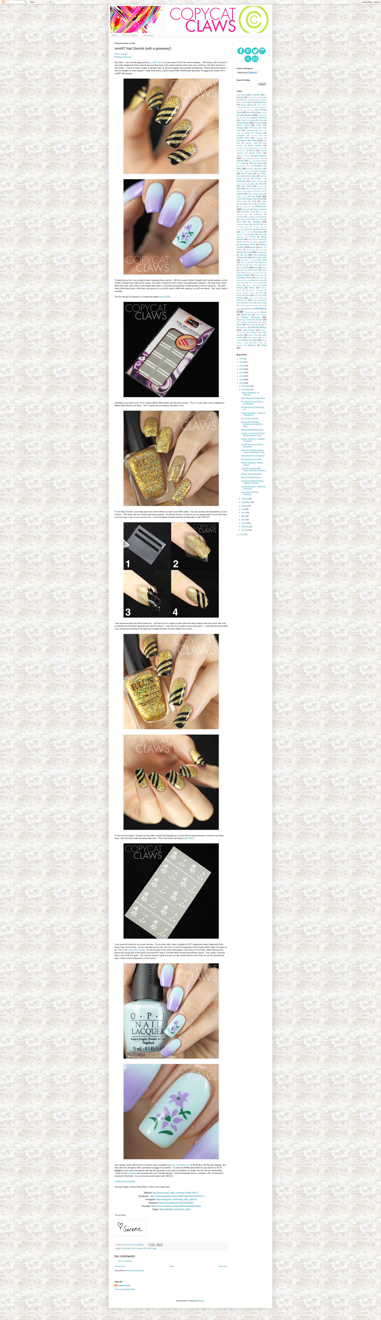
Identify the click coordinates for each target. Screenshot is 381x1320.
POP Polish (253, 283)
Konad (243, 212)
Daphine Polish (258, 148)
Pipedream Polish (244, 278)
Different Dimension (243, 156)
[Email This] (150, 1244)
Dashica (252, 150)
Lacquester (258, 214)
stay (254, 312)
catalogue (132, 1173)
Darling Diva (241, 150)
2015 (241, 380)
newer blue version (136, 950)
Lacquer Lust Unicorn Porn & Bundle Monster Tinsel (252, 434)
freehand (241, 181)
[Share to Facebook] (158, 1244)
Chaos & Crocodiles (248, 120)
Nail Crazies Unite (259, 257)
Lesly (255, 217)
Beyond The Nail (252, 107)
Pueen (251, 288)
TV (265, 325)
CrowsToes (259, 138)
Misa (262, 239)
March (244, 523)
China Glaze (125, 1248)
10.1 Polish (241, 95)
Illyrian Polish (242, 201)
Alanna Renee (253, 97)
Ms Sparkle (251, 250)
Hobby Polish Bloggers (245, 199)
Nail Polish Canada (247, 260)
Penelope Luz (250, 273)
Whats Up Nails (249, 340)
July (243, 509)
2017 (241, 373)
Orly (255, 268)
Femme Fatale (250, 176)
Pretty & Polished (252, 285)
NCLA (264, 262)
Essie (260, 169)
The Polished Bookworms (247, 322)
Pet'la (262, 273)
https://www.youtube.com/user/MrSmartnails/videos (176, 1206)
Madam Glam (261, 229)
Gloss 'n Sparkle (242, 191)
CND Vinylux (253, 128)
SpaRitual (247, 309)
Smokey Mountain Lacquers (250, 305)
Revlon (239, 295)
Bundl (262, 112)
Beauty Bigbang (247, 105)
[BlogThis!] (152, 1244)
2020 (241, 362)
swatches (259, 320)
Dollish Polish (259, 158)
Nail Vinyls (261, 260)
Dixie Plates (247, 158)
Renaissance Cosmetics (254, 290)
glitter (239, 189)
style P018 (164, 297)
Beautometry (261, 102)
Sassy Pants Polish (256, 298)
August (244, 506)
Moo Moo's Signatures (258, 242)
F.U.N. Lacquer (136, 1248)
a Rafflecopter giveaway (125, 1181)
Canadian (242, 118)
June (243, 513)
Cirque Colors (243, 125)
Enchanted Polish (243, 166)
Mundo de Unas (244, 252)
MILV (256, 239)
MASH (252, 234)
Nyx (240, 268)
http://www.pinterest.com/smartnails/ (176, 1203)
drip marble (252, 161)
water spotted (253, 337)
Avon (241, 102)
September (246, 502)
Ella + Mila (241, 163)
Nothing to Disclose (123, 57)
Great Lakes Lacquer (256, 194)
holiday (260, 199)
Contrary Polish (257, 135)
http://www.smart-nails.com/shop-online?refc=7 (176, 1193)
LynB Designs (254, 227)
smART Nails (156, 62)
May (243, 516)
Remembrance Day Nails (251, 459)
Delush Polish (255, 153)
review (260, 293)
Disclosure (148, 35)
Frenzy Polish (241, 184)
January (244, 530)
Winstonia (252, 345)
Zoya (264, 345)
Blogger (201, 1301)
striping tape (246, 315)
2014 (241, 383)
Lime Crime (259, 219)
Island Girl (250, 204)
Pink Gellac (260, 275)
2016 (241, 376)
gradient (240, 194)
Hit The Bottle (255, 196)
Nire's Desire (253, 265)
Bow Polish (251, 112)
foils (248, 179)
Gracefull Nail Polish (257, 191)
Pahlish (241, 270)
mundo (261, 250)
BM (249, 110)
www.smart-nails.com (180, 1165)
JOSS (249, 206)
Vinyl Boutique (251, 332)
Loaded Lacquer (243, 224)
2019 (241, 366)
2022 (241, 359)
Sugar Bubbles (261, 315)
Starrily (247, 312)
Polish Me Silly (261, 278)
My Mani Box (261, 252)
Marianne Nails (242, 234)
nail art (243, 255)
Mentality (252, 237)
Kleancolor (246, 209)
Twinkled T (243, 327)
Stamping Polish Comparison (253, 456)
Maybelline (240, 237)
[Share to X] (155, 1244)
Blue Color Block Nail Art (251, 477)
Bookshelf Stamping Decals (252, 430)
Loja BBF (256, 224)
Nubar (264, 265)
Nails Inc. (244, 262)
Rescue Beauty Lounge (245, 293)
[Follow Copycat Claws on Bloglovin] (247, 73)
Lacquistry (240, 217)
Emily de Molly (255, 163)
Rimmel (256, 295)
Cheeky (261, 120)
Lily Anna (263, 217)
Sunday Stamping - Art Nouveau (250, 394)
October (244, 499)
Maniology (258, 232)
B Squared (249, 102)
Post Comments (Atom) (135, 1271)
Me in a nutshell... (130, 35)
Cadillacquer (262, 115)
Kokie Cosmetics (259, 209)
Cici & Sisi (258, 123)
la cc (262, 212)
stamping (260, 308)
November (245, 389)
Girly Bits (262, 184)
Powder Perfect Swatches (251, 474)
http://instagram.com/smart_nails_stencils (176, 1199)
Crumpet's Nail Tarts (247, 140)
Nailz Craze (254, 262)
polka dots (241, 283)
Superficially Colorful (244, 320)
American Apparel (260, 100)
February (245, 527)
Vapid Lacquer (249, 330)
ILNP (254, 201)
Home (115, 35)
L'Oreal (252, 212)
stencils (263, 312)
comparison (241, 135)
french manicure (257, 181)
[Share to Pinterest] (161, 1244)
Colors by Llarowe (253, 133)
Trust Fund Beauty (253, 325)
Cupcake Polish (251, 143)
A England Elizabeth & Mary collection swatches (252, 482)
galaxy (252, 184)
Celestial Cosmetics (258, 118)
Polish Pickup (243, 280)
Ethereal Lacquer (243, 171)
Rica (247, 295)
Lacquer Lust (242, 214)
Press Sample (121, 54)
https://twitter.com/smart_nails (175, 1209)
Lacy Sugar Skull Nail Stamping (250, 493)
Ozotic (264, 268)
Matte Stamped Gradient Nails (253, 398)
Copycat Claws (124, 1285)
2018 (241, 369)
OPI (144, 1248)
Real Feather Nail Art (249, 419)
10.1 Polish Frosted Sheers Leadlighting (252, 403)
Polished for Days (257, 280)
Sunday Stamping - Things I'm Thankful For (253, 414)
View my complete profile (125, 1289)
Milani (250, 239)
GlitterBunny (260, 189)
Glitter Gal (249, 189)
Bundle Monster (244, 115)
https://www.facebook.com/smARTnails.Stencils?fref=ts (177, 1196)
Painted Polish (253, 270)
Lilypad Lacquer (246, 219)
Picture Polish (243, 275)
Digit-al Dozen (259, 155)
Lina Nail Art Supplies (249, 222)
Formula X (259, 179)
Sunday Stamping (250, 317)
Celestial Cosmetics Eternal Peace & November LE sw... (253, 451)
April (243, 520)
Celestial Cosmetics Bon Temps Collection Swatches (253, 469)
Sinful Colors (248, 303)
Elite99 (261, 161)
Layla (249, 217)
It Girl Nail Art (261, 204)
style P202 (188, 838)
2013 (241, 534)
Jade (241, 206)
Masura (261, 234)
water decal (252, 335)
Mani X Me (245, 232)
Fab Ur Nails (246, 174)
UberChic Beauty (258, 327)
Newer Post (120, 1266)
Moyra (253, 247)
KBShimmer (260, 206)
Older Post (222, 1266)
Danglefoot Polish (243, 148)
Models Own (241, 242)
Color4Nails (250, 130)
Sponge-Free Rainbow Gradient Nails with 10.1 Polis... (252, 424)
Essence (250, 169)
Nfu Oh (242, 265)
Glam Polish (246, 186)
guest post (240, 196)
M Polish (249, 229)
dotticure (240, 161)
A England (255, 95)
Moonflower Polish (247, 245)
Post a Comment (125, 1261)
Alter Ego (247, 100)
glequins (260, 186)
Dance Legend (254, 146)
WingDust (240, 345)
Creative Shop (243, 138)
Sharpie (254, 300)
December (245, 386)
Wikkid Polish (258, 343)
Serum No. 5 (242, 300)
